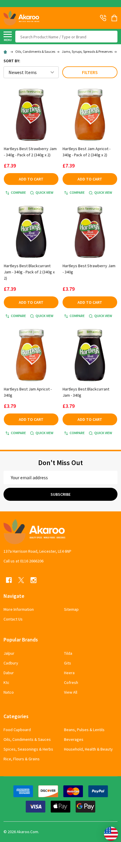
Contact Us (13, 619)
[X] (21, 580)
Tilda (68, 653)
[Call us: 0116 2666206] (103, 18)
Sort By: (12, 60)
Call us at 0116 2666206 (23, 561)
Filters (90, 72)
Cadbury (11, 663)
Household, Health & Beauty (88, 749)
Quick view (44, 192)
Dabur (9, 672)
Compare (18, 192)
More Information (19, 609)
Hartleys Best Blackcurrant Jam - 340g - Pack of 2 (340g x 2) (29, 272)
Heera (69, 672)
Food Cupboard (17, 729)
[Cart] (115, 18)
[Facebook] (9, 580)
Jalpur (9, 653)
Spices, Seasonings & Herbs (28, 749)
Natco (9, 692)
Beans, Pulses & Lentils (84, 729)
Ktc (6, 682)
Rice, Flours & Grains (22, 758)
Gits (67, 663)
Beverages (73, 739)
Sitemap (71, 609)
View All (70, 692)
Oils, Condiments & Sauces (27, 739)
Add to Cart (31, 179)
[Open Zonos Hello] (108, 831)
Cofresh (71, 682)
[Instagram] (33, 580)
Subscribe (60, 494)
